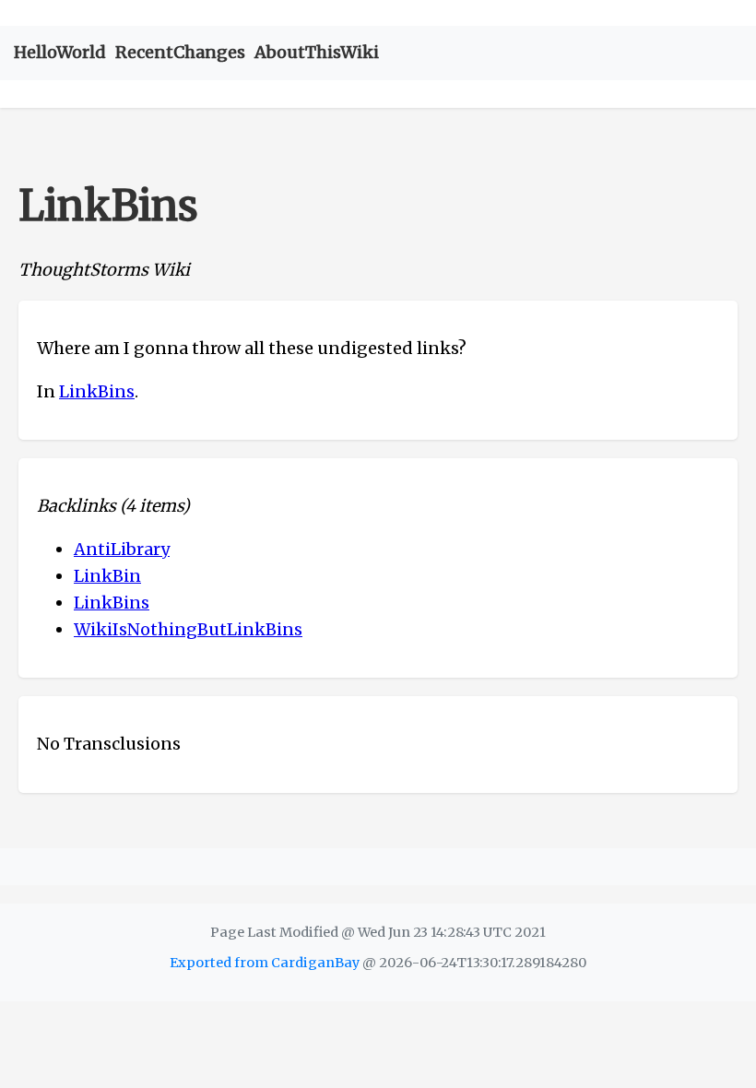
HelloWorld (60, 52)
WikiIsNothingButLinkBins (188, 629)
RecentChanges (180, 52)
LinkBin (107, 575)
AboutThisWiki (316, 52)
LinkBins (97, 391)
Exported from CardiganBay (265, 962)
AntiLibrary (122, 549)
